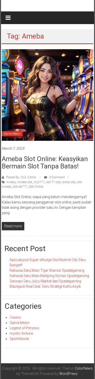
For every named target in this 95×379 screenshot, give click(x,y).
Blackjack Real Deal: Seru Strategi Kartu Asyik (45, 286)
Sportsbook (19, 339)
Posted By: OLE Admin (21, 177)
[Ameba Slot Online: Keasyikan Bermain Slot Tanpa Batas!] (47, 95)
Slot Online (36, 186)
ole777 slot (53, 182)
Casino (15, 317)
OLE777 (39, 182)
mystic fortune (21, 333)
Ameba (11, 182)
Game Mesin (12, 133)
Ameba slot (24, 182)
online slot (68, 182)
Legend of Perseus (24, 328)
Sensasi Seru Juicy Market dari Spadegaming (45, 281)
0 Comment (56, 177)
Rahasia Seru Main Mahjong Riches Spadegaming (49, 276)
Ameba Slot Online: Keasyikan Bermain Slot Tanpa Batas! (45, 162)
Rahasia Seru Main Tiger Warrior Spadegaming (47, 270)
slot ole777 (20, 186)
